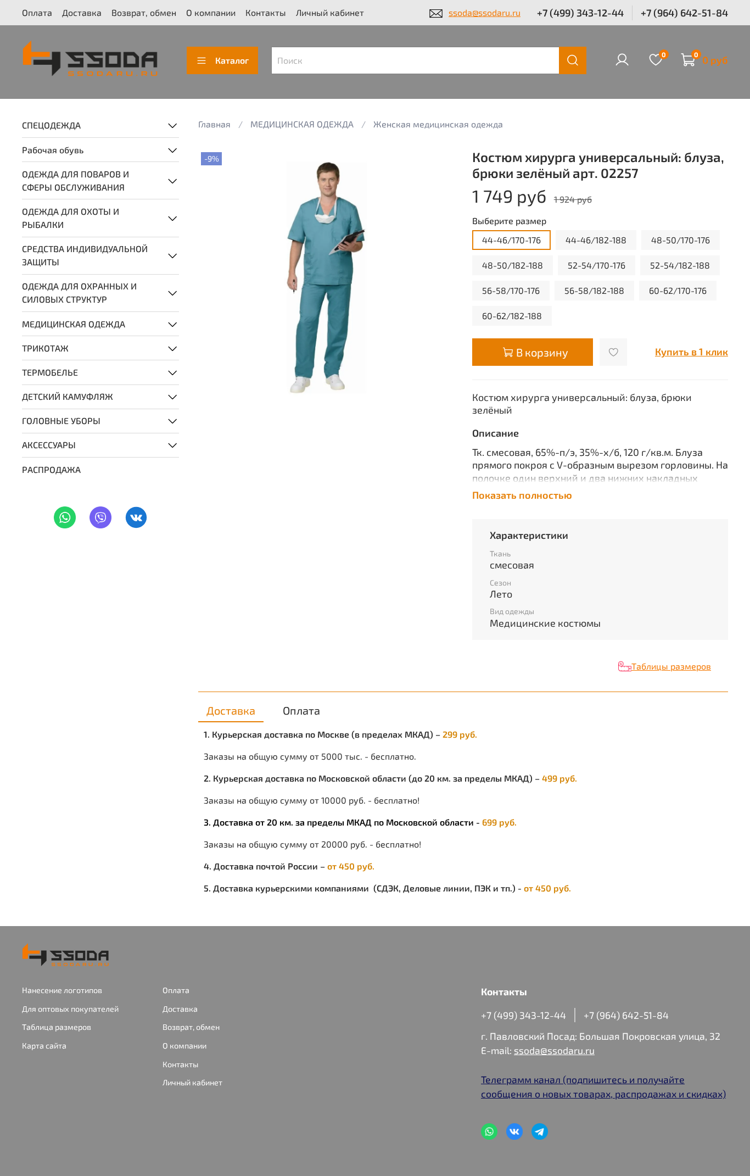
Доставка (82, 12)
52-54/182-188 (680, 265)
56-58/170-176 (511, 290)
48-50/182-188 (512, 265)
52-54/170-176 (596, 265)
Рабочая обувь (52, 149)
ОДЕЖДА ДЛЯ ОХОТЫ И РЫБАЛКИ (70, 218)
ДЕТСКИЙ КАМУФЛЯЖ (67, 396)
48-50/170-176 (680, 240)
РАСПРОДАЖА (51, 469)
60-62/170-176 (678, 290)
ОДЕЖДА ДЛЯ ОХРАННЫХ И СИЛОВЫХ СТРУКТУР (79, 292)
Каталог (232, 60)
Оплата (37, 12)
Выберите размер (509, 220)
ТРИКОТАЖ (45, 348)
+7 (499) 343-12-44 (580, 13)
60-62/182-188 (512, 315)
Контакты (265, 12)
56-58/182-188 (594, 290)
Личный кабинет (330, 12)
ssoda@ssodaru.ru (484, 12)
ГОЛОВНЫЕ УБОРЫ (61, 420)
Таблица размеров (56, 1027)
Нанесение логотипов (62, 990)
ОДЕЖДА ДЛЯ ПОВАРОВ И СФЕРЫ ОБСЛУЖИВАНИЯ (75, 180)
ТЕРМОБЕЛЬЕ (50, 372)
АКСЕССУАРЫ (49, 444)
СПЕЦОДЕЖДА (51, 125)
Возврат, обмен (143, 12)
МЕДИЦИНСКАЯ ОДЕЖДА (73, 324)
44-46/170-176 (511, 240)
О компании (211, 12)
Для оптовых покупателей (70, 1008)
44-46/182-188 (596, 240)
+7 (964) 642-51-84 (684, 13)
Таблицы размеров (671, 666)
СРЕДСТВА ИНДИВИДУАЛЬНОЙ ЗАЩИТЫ (85, 255)
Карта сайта (44, 1045)
